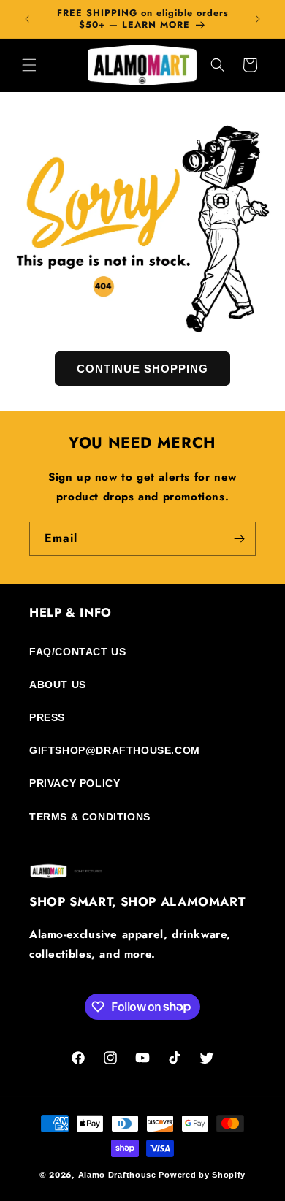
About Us (57, 684)
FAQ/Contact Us (77, 651)
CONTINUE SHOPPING (142, 368)
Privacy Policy (74, 783)
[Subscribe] (239, 539)
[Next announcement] (258, 19)
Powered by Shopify (202, 1174)
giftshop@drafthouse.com (114, 750)
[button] (29, 65)
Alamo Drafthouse (117, 1174)
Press (47, 717)
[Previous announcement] (27, 19)
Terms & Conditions (90, 817)
